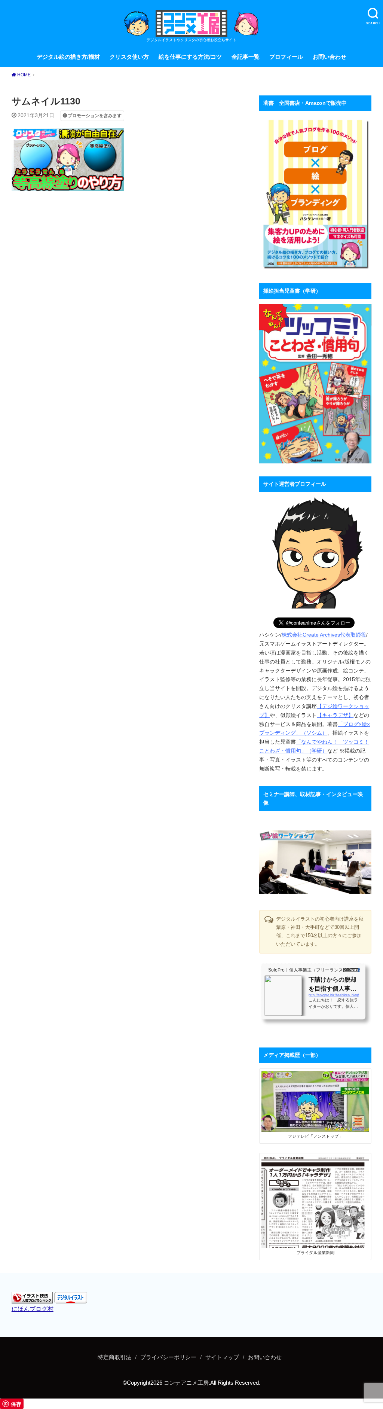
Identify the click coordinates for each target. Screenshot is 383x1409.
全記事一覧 (246, 57)
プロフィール (286, 57)
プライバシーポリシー (168, 1357)
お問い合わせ (329, 57)
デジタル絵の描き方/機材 (68, 57)
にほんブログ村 (32, 1308)
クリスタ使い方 (129, 57)
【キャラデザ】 (335, 715)
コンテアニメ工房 (186, 1383)
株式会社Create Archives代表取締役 (324, 635)
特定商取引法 (114, 1357)
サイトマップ (222, 1357)
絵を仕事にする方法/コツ (190, 57)
